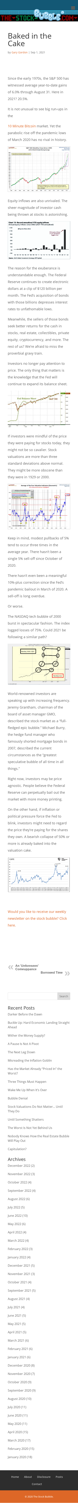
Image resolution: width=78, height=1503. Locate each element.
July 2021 (14, 1307)
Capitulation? (17, 1149)
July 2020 (14, 1407)
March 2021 (16, 1340)
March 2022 (16, 1240)
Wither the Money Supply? (26, 1035)
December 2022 (19, 1166)
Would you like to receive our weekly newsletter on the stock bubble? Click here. (37, 918)
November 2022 (19, 1174)
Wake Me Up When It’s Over (27, 1090)
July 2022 (14, 1207)
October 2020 (17, 1382)
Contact (37, 1484)
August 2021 (16, 1299)
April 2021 (15, 1332)
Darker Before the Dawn (25, 1014)
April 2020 (15, 1432)
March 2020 (16, 1440)
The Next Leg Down (21, 1052)
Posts (59, 1477)
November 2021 (19, 1274)
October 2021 (17, 1282)
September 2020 (19, 1390)
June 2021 (15, 1315)
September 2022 (19, 1191)
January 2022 (17, 1257)
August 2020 (16, 1399)
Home (15, 1477)
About (28, 1477)
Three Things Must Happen (27, 1082)
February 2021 (18, 1349)
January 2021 (17, 1357)
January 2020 (17, 1457)
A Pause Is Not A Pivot (23, 1044)
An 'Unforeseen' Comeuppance (27, 967)
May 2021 (14, 1324)
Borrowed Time (52, 972)
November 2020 (19, 1374)
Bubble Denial (18, 1098)
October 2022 (17, 1182)
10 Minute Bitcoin (22, 126)
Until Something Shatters (26, 1119)
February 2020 (18, 1449)
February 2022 (18, 1249)
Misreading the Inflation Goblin (30, 1060)
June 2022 (15, 1216)
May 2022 (14, 1224)
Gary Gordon (20, 52)
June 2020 (15, 1415)
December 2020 (19, 1365)
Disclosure (44, 1477)
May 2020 (14, 1424)
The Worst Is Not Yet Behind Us (30, 1128)
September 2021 (19, 1290)
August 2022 (16, 1199)
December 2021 (19, 1265)
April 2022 (15, 1232)
